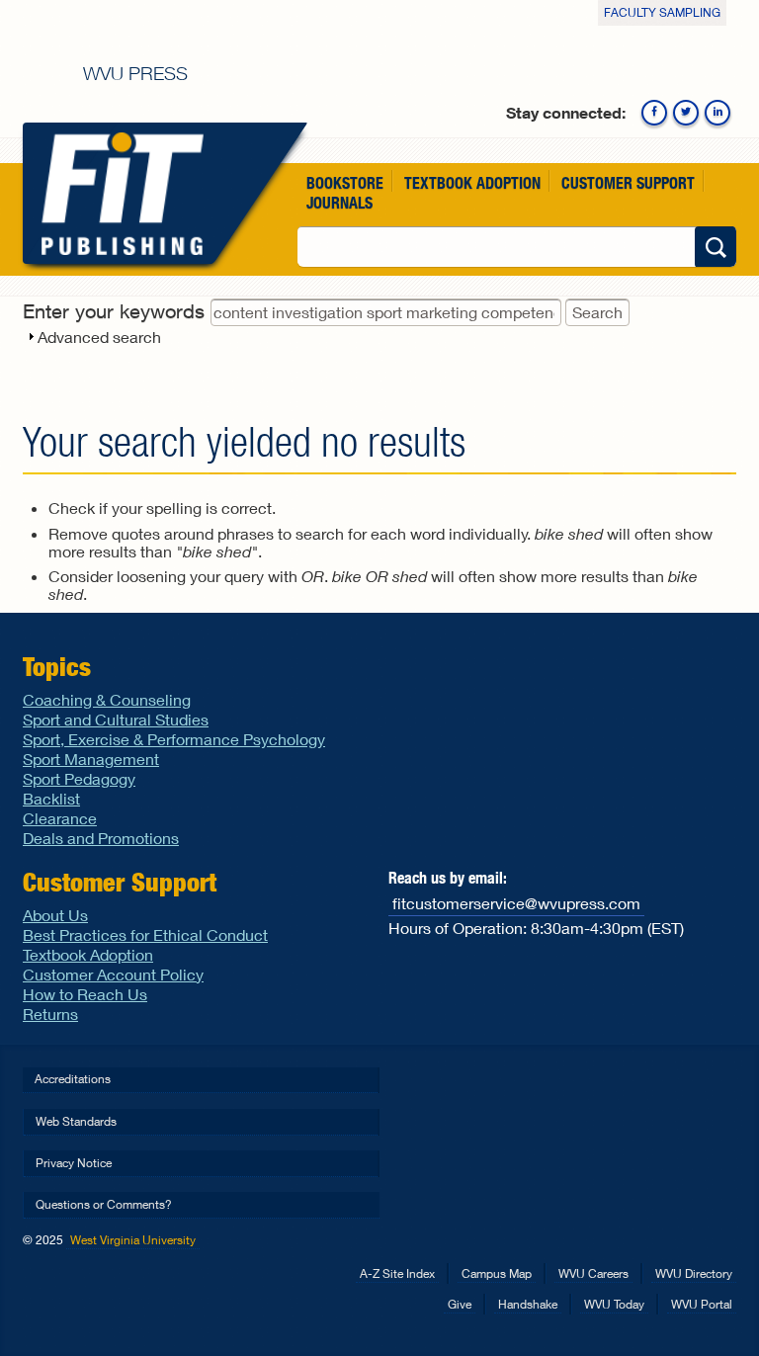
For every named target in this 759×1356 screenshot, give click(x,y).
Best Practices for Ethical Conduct (145, 934)
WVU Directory (693, 1273)
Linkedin (717, 113)
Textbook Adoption (472, 182)
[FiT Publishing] (118, 193)
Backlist (51, 798)
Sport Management (91, 758)
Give (459, 1304)
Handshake (527, 1304)
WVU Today (614, 1304)
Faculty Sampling (662, 12)
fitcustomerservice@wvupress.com (516, 902)
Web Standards (76, 1121)
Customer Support (628, 182)
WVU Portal (701, 1304)
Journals (339, 202)
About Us (55, 914)
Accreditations (73, 1078)
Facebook (654, 113)
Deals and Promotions (101, 837)
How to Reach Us (85, 993)
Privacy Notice (74, 1162)
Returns (50, 1013)
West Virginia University (133, 1239)
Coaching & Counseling (107, 699)
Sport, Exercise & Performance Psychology (174, 738)
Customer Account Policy (113, 974)
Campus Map (497, 1273)
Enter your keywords (117, 310)
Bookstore (344, 182)
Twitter (686, 113)
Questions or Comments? (104, 1204)
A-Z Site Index (397, 1273)
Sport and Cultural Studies (116, 719)
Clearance (60, 817)
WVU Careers (593, 1273)
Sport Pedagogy (79, 778)
